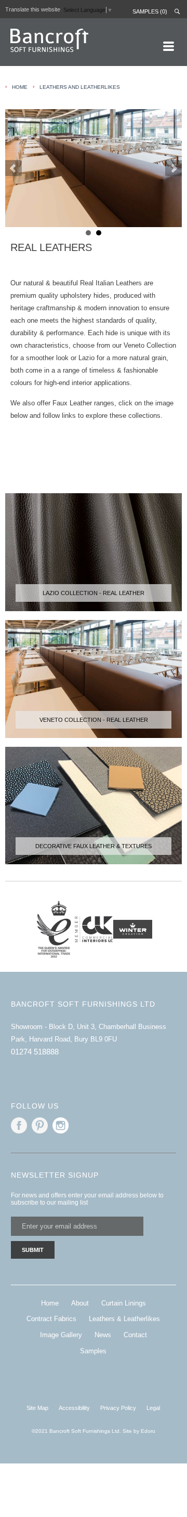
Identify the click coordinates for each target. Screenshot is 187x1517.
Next (173, 168)
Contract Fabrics (51, 1319)
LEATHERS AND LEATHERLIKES (79, 87)
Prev (13, 168)
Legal (153, 1408)
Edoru (148, 1431)
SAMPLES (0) (149, 11)
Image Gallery (61, 1335)
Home (50, 1303)
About (80, 1303)
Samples (93, 1351)
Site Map (37, 1408)
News (103, 1335)
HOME (20, 87)
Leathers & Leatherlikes (124, 1319)
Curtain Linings (123, 1303)
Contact (135, 1335)
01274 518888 (35, 1051)
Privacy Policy (118, 1408)
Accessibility (74, 1408)
